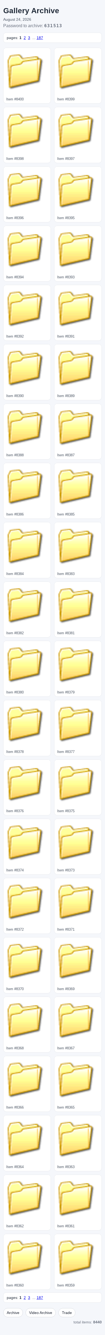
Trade (67, 1313)
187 (40, 38)
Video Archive (40, 1313)
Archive (13, 1313)
